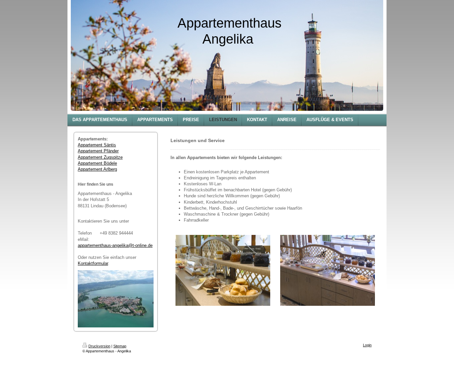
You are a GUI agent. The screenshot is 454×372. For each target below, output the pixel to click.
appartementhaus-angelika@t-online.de (115, 245)
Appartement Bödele (97, 163)
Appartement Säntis (97, 144)
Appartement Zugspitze (100, 157)
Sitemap (119, 346)
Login (367, 345)
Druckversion (99, 346)
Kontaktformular (93, 263)
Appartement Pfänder (98, 150)
